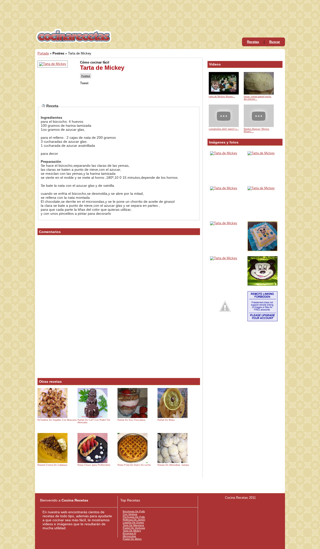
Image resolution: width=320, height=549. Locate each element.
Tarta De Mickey (132, 530)
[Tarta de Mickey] (223, 153)
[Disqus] (119, 308)
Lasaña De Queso (133, 522)
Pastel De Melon (132, 539)
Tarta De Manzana (133, 525)
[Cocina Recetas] (73, 41)
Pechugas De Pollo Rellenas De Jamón (134, 518)
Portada (43, 53)
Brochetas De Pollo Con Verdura (134, 513)
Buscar (274, 42)
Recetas (253, 42)
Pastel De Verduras (134, 527)
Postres (85, 75)
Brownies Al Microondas (129, 535)
